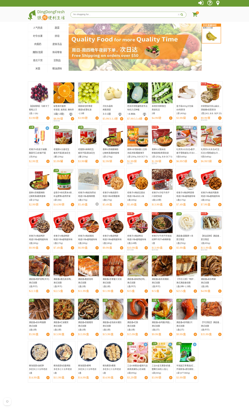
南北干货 (38, 60)
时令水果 (38, 36)
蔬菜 (57, 27)
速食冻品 (57, 44)
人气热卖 (38, 27)
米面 (37, 68)
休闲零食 (57, 52)
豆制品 (57, 60)
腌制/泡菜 (38, 52)
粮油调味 (57, 68)
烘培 (57, 36)
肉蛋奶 (37, 44)
